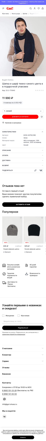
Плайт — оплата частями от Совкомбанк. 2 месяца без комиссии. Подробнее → (23, 2)
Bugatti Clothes (7, 80)
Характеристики (9, 132)
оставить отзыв (23, 204)
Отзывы (5, 367)
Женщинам (10, 316)
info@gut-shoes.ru (9, 404)
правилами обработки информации (13, 334)
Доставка (6, 160)
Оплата (5, 155)
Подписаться (23, 328)
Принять (23, 437)
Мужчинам (25, 316)
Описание (6, 150)
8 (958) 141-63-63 (9, 394)
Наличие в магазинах (13, 123)
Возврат (5, 165)
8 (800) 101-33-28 (9, 390)
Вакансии (6, 374)
